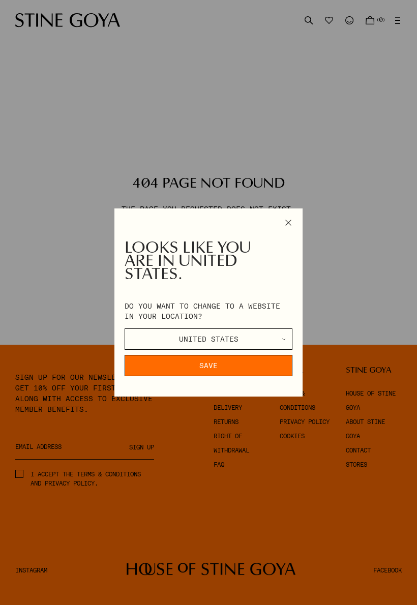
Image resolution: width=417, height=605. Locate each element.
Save (208, 365)
